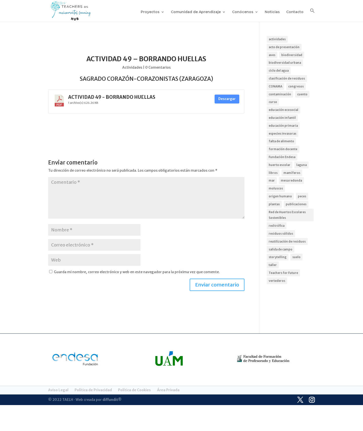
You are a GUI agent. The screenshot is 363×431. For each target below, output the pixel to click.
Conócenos (242, 12)
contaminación (280, 94)
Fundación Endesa (282, 157)
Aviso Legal (58, 390)
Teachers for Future (283, 273)
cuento (302, 94)
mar (272, 180)
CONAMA (275, 86)
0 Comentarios (158, 67)
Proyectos (150, 12)
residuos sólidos (281, 233)
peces (302, 196)
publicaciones (296, 204)
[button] (312, 15)
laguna (301, 165)
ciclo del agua (279, 70)
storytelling (277, 257)
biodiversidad (291, 55)
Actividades (132, 67)
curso (273, 102)
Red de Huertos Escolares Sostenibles (287, 215)
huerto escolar (279, 165)
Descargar (227, 99)
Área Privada (168, 390)
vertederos (277, 281)
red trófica (276, 225)
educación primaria (283, 125)
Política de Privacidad (93, 390)
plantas (274, 204)
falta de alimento (281, 141)
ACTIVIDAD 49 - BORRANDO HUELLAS (111, 97)
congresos (296, 86)
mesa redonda (291, 180)
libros (273, 173)
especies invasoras (282, 133)
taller (273, 265)
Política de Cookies (134, 390)
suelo (296, 257)
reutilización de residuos (287, 241)
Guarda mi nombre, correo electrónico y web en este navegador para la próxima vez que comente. (137, 272)
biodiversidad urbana (285, 62)
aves (272, 55)
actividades (277, 39)
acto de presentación (284, 47)
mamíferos (291, 173)
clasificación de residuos (287, 78)
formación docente (283, 149)
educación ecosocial (283, 110)
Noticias (272, 12)
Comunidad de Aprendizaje (196, 12)
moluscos (276, 188)
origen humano (280, 196)
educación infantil (282, 118)
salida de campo (280, 249)
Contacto (294, 12)
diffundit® (111, 399)
